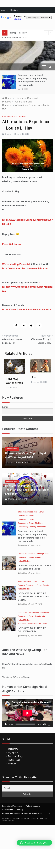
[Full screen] (49, 724)
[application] (27, 713)
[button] (34, 843)
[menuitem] (4, 10)
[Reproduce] (6, 724)
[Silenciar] (44, 724)
